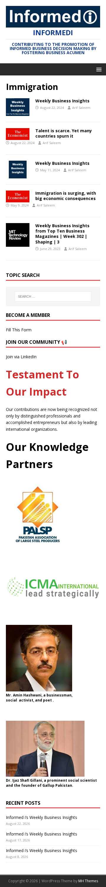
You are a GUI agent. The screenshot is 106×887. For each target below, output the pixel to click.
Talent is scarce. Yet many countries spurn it (63, 133)
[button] (98, 69)
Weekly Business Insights (62, 101)
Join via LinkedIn (21, 356)
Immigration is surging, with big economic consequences (65, 195)
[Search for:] (53, 296)
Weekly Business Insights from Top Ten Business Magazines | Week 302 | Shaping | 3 (62, 234)
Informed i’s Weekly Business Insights (41, 817)
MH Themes (88, 880)
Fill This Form (19, 330)
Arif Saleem (81, 107)
